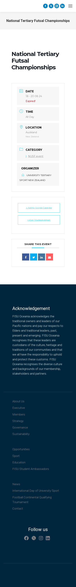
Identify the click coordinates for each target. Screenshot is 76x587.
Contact (17, 508)
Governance (20, 427)
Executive (18, 408)
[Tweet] (33, 256)
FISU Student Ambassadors (30, 469)
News (16, 484)
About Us (18, 401)
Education (18, 462)
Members (18, 414)
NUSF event (35, 156)
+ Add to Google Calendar (39, 207)
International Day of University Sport (35, 490)
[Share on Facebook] (25, 256)
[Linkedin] (41, 256)
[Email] (49, 256)
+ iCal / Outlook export (38, 220)
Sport (16, 456)
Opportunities (21, 449)
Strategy (18, 421)
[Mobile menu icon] (70, 6)
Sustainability (21, 434)
